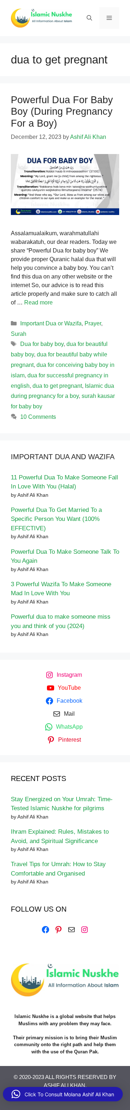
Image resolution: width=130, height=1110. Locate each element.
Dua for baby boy (42, 344)
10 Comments (38, 417)
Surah (18, 334)
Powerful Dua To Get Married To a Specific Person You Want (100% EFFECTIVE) (56, 519)
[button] (63, 1094)
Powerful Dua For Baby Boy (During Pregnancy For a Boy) (62, 112)
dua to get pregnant (57, 386)
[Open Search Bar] (89, 18)
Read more (38, 302)
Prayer (92, 323)
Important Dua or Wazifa (51, 323)
